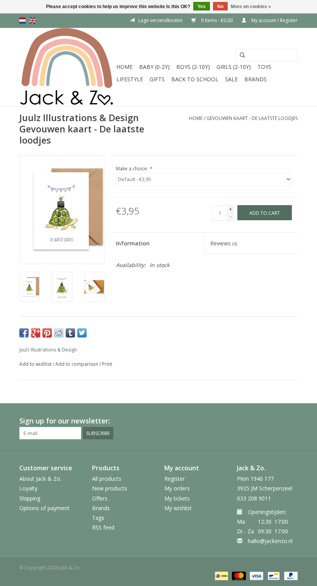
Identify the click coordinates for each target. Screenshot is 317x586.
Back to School (194, 79)
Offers (99, 498)
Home (124, 66)
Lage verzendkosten (160, 20)
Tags (98, 517)
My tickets (177, 498)
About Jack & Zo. (40, 478)
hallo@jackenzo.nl (270, 541)
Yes (202, 6)
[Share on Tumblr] (70, 333)
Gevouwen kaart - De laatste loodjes (252, 118)
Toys (264, 66)
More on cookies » (251, 6)
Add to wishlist (35, 364)
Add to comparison (77, 364)
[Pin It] (47, 333)
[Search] (242, 55)
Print (107, 364)
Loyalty (28, 488)
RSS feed (103, 527)
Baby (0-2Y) (154, 66)
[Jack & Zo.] (66, 67)
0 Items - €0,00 (217, 20)
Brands (255, 79)
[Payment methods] (220, 575)
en (32, 20)
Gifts (157, 79)
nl (22, 20)
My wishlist (178, 508)
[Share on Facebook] (24, 333)
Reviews (223, 243)
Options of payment (44, 508)
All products (106, 478)
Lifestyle (129, 79)
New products (109, 488)
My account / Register (274, 20)
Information (133, 243)
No (220, 6)
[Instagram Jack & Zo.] (291, 421)
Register (174, 478)
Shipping (29, 498)
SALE (231, 79)
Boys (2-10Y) (193, 66)
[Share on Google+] (35, 333)
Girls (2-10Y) (233, 66)
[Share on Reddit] (58, 333)
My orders (177, 488)
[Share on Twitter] (82, 333)
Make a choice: (134, 168)
